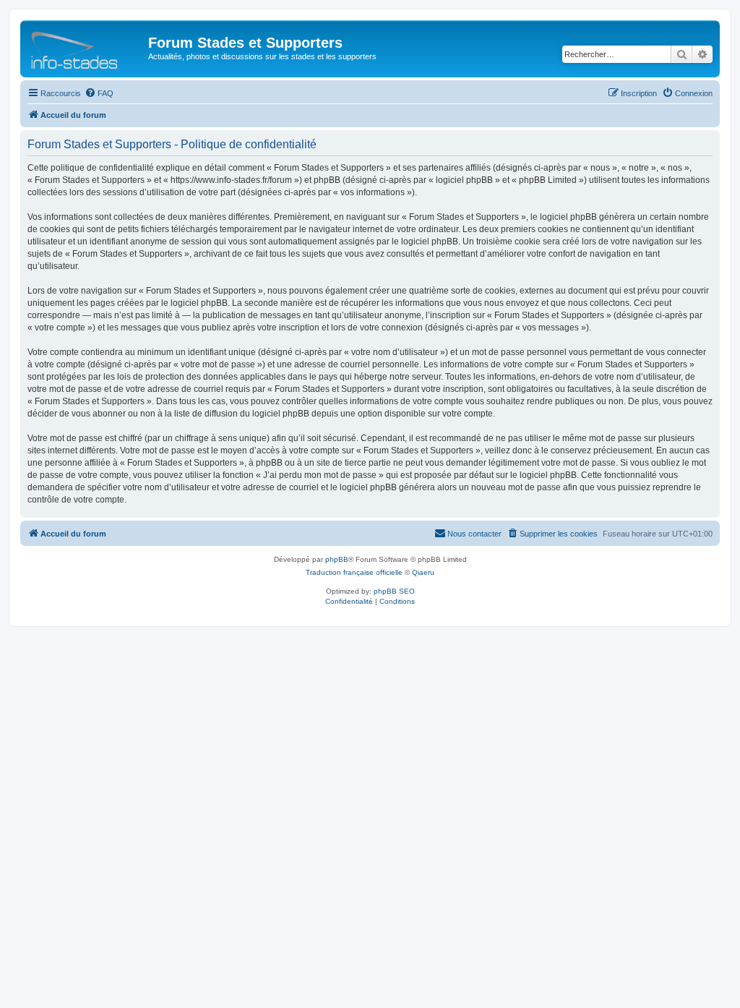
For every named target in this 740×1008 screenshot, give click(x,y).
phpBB (336, 559)
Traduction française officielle (354, 572)
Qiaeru (423, 572)
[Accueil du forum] (86, 47)
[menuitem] (99, 93)
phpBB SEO (394, 591)
